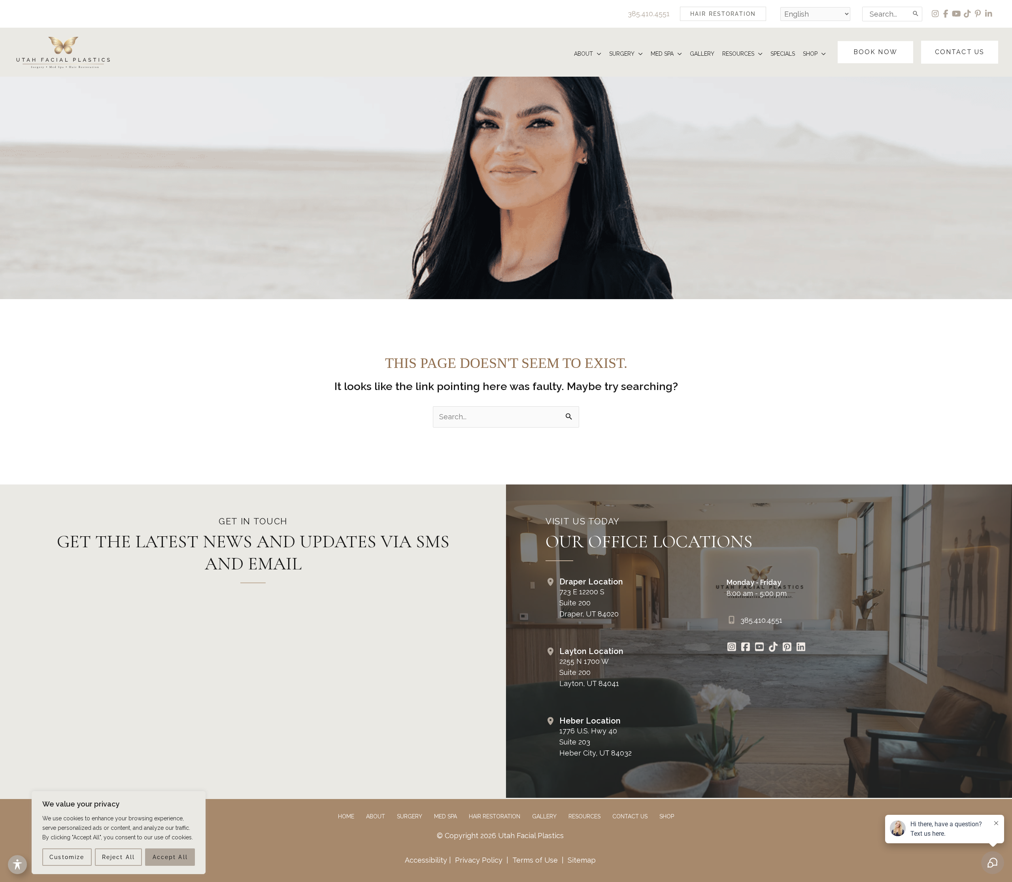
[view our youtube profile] (957, 14)
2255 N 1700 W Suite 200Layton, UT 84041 (589, 672)
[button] (723, 14)
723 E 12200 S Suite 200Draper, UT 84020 (589, 603)
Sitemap (581, 860)
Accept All (170, 857)
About (375, 816)
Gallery (544, 816)
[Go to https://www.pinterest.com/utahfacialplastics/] (787, 648)
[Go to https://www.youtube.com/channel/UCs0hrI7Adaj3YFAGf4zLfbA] (759, 648)
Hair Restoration (494, 816)
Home (346, 816)
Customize (66, 857)
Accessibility (426, 860)
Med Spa (445, 816)
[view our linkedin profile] (989, 14)
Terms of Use (535, 860)
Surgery (409, 816)
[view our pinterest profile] (978, 14)
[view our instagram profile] (935, 14)
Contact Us (630, 816)
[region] (119, 832)
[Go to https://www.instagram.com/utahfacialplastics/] (731, 648)
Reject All (118, 857)
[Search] (915, 14)
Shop (666, 816)
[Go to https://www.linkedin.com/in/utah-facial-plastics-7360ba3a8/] (801, 648)
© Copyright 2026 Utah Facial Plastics (500, 835)
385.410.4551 (649, 13)
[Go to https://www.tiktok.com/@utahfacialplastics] (773, 648)
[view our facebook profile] (946, 14)
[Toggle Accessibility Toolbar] (17, 864)
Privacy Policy (478, 860)
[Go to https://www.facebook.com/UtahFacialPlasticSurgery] (745, 648)
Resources (584, 816)
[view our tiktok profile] (967, 14)
